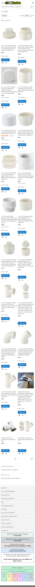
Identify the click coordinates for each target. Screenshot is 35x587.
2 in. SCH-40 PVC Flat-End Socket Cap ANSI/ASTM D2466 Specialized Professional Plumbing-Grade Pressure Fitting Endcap (9, 90)
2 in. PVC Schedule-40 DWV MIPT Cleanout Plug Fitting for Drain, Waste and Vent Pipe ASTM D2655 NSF (8, 48)
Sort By (22, 15)
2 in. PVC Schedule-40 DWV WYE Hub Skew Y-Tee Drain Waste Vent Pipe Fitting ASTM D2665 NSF (9, 394)
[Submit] (32, 6)
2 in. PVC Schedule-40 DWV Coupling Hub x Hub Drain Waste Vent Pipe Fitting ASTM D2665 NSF (26, 89)
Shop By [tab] (4, 15)
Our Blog (4, 509)
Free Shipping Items (7, 506)
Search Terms (5, 520)
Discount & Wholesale (8, 491)
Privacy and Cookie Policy (9, 516)
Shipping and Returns (7, 498)
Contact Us (4, 530)
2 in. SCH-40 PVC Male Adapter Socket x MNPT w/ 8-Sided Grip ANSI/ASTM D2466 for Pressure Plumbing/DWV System (9, 219)
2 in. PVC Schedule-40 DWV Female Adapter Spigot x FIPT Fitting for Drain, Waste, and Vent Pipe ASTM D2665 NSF (26, 133)
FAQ (2, 502)
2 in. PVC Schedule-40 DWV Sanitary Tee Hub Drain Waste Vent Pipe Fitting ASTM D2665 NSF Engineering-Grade (9, 306)
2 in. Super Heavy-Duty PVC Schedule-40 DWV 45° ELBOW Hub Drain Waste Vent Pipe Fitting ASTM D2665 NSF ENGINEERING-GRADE (26, 352)
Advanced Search (6, 523)
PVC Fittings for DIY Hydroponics (17, 571)
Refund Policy (5, 495)
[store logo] (12, 2)
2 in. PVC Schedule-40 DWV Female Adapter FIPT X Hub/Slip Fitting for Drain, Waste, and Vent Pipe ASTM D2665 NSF (25, 219)
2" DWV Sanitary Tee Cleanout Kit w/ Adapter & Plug (8, 439)
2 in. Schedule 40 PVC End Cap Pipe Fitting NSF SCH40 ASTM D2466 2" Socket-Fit (8, 132)
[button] (2, 62)
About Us (4, 488)
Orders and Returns (7, 527)
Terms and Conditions (8, 513)
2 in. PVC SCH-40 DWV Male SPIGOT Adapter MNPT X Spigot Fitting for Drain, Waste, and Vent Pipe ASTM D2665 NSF (8, 176)
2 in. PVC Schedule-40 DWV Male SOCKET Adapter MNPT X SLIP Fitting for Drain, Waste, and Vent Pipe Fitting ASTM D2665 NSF (25, 48)
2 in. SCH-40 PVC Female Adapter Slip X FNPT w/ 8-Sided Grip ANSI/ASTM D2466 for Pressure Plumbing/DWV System (26, 176)
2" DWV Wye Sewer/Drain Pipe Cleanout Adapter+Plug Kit (25, 439)
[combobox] (17, 6)
